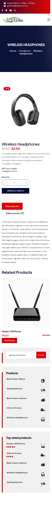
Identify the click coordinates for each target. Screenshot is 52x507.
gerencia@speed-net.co (17, 6)
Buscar (41, 355)
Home (13, 51)
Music (14, 171)
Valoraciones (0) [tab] (15, 213)
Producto (25, 51)
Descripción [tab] (12, 206)
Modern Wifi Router (11, 331)
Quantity (5, 177)
